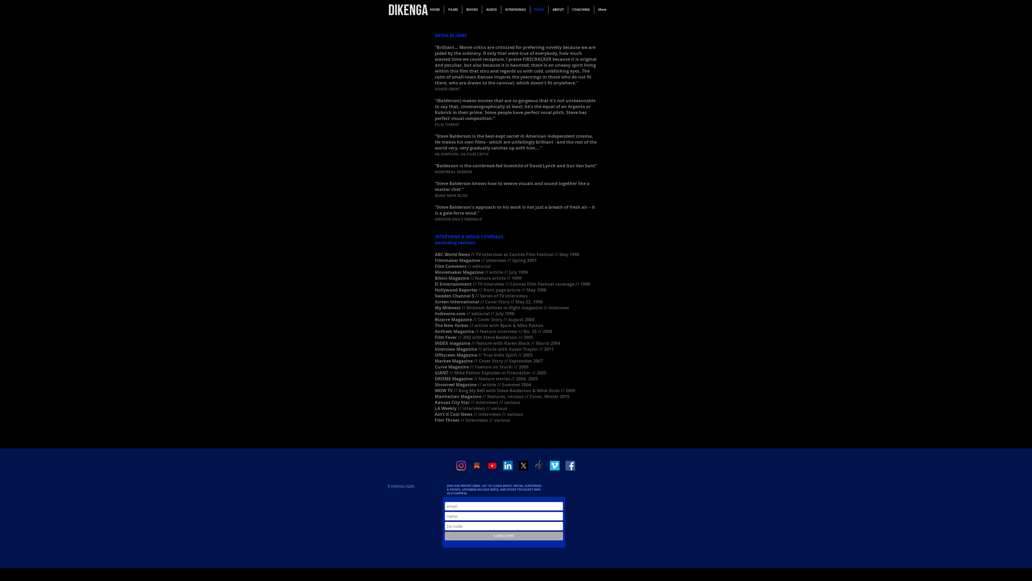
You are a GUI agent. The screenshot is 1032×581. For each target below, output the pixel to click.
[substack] (477, 465)
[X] (523, 465)
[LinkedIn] (508, 465)
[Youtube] (492, 465)
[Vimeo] (555, 465)
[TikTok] (539, 465)
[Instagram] (461, 465)
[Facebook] (570, 465)
